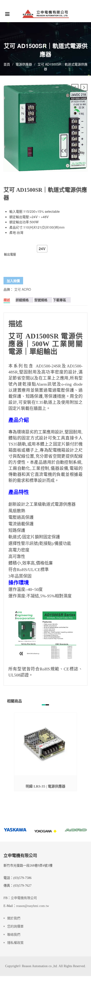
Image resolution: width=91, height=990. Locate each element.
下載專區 (59, 299)
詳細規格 (22, 299)
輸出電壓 (10, 254)
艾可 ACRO (22, 289)
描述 (7, 299)
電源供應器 (24, 64)
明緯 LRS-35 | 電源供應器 (45, 786)
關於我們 (13, 918)
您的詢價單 (15, 926)
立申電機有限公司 (24, 898)
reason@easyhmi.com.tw (32, 906)
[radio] (42, 248)
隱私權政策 (15, 943)
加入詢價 (13, 280)
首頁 (7, 64)
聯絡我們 (13, 934)
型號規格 (40, 299)
